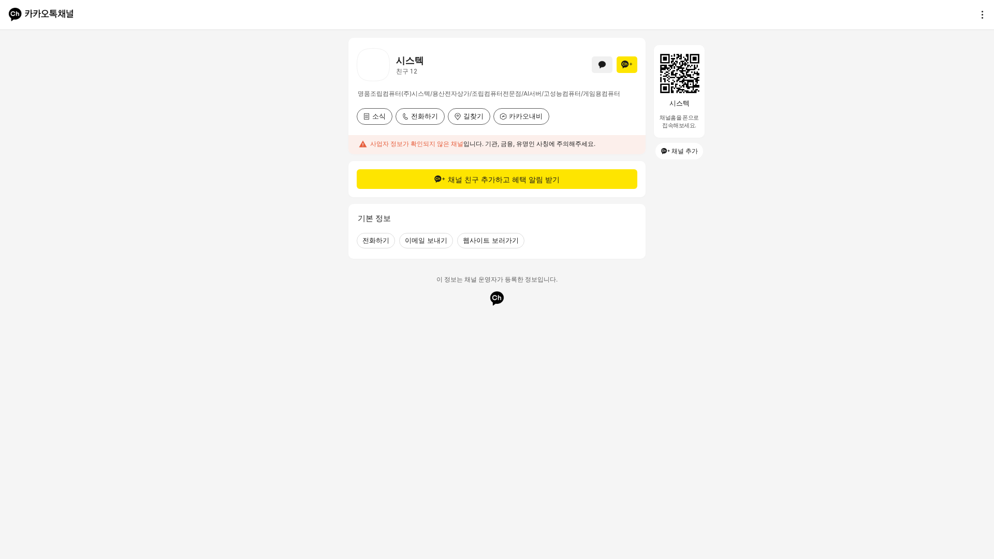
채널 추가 (684, 151)
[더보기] (979, 14)
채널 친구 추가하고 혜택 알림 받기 (504, 179)
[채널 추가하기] (627, 64)
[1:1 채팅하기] (602, 64)
